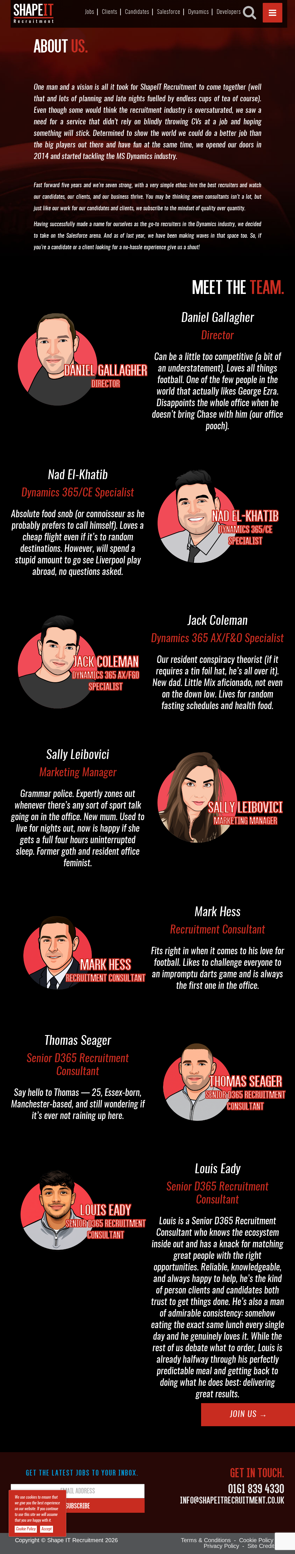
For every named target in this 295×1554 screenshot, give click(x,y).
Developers (229, 12)
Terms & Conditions (206, 1540)
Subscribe (77, 1505)
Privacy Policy (221, 1546)
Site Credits (262, 1546)
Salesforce (168, 12)
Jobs (89, 12)
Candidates (137, 12)
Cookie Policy (256, 1540)
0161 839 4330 (256, 1488)
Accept (46, 1529)
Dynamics (198, 12)
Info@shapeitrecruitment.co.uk (232, 1500)
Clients (109, 12)
